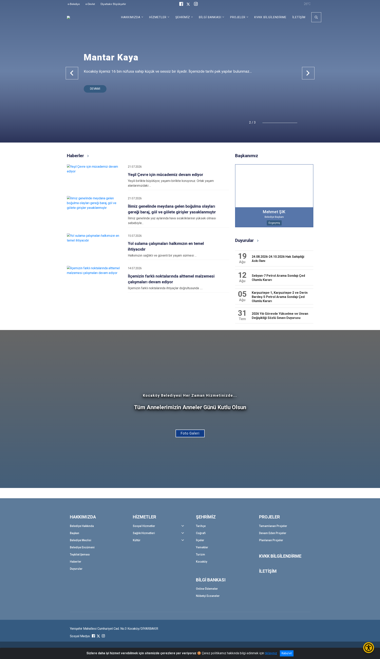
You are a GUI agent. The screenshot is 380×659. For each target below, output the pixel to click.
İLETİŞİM (298, 17)
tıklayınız (271, 653)
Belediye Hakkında (82, 526)
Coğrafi (201, 533)
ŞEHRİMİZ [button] (182, 17)
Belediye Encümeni (82, 547)
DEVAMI (95, 88)
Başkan (74, 533)
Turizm (200, 554)
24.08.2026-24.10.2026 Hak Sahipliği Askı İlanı (278, 259)
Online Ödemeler (207, 588)
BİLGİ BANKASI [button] (210, 17)
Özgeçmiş (274, 222)
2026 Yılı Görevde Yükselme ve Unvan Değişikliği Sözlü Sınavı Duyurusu (280, 316)
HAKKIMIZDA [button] (130, 17)
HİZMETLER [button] (157, 17)
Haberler (75, 561)
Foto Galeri (190, 433)
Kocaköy (201, 561)
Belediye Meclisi (80, 540)
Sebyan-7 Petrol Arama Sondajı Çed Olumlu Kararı (278, 278)
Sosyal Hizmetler (144, 526)
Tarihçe (201, 526)
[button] (72, 73)
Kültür (137, 540)
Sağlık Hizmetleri (144, 533)
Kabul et (287, 653)
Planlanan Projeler (271, 540)
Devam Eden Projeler (272, 533)
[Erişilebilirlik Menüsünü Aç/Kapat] (368, 647)
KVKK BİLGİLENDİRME (270, 17)
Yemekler (202, 547)
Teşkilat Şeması (80, 554)
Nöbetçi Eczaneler (208, 595)
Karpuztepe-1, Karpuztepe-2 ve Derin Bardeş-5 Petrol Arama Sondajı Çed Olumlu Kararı (280, 297)
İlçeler (200, 540)
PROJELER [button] (237, 17)
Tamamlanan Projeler (273, 526)
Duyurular (76, 568)
